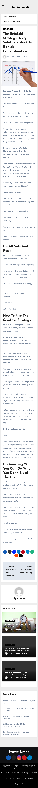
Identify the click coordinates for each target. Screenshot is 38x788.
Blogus (31, 766)
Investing (19, 778)
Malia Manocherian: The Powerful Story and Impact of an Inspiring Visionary (18, 675)
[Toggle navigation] (2, 6)
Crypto (20, 773)
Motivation (8, 29)
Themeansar (19, 769)
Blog (26, 773)
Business (12, 773)
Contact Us (19, 784)
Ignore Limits (20, 7)
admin (12, 56)
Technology (9, 778)
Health (4, 773)
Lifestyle (33, 773)
